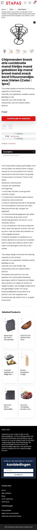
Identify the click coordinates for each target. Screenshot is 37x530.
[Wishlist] (30, 3)
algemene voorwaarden (10, 513)
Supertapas (22, 9)
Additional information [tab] (11, 155)
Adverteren (6, 502)
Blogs (3, 496)
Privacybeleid (6, 510)
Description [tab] (7, 152)
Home (4, 9)
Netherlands (14, 136)
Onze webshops (7, 499)
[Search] (25, 3)
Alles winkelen (6, 493)
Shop (11, 9)
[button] (34, 22)
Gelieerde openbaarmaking (11, 516)
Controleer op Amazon (18, 118)
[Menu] (2, 3)
